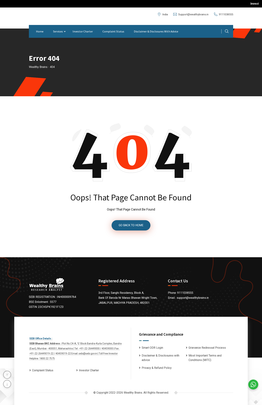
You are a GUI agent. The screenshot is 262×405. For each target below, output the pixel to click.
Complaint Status (113, 31)
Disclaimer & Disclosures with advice (156, 31)
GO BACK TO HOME (131, 225)
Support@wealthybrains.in (193, 14)
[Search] (226, 32)
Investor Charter (83, 31)
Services (58, 31)
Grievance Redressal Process (207, 347)
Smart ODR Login (152, 347)
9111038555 (226, 14)
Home (39, 31)
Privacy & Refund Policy (157, 368)
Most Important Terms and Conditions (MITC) (205, 358)
